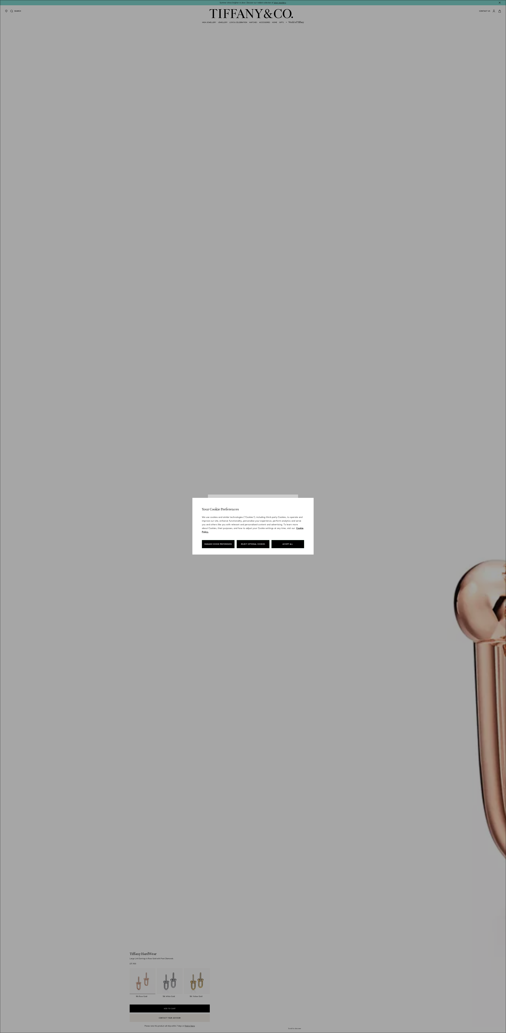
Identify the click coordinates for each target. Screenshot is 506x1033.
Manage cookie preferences (218, 544)
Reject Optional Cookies (253, 544)
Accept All (288, 544)
